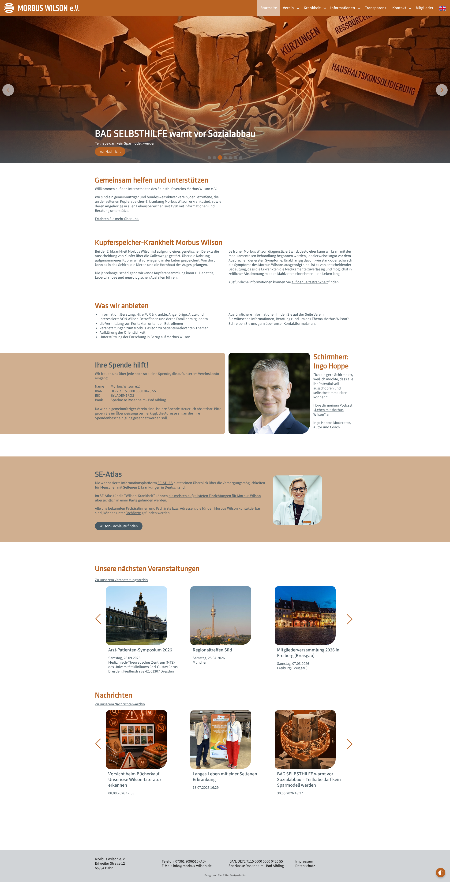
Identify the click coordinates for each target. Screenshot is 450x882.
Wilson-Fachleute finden (119, 526)
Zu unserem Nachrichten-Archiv (120, 704)
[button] (209, 157)
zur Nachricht (110, 151)
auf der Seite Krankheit (310, 282)
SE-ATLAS (165, 483)
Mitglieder (424, 8)
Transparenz (375, 8)
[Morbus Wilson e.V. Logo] (41, 7)
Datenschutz (305, 865)
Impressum (304, 861)
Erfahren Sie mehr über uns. (117, 218)
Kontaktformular (297, 323)
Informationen (342, 8)
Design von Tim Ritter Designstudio (225, 875)
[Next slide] (442, 90)
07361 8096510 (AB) (190, 861)
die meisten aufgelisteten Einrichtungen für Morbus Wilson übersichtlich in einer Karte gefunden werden (178, 498)
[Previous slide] (8, 90)
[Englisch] (441, 5)
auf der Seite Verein (308, 314)
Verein (288, 8)
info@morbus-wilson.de (192, 865)
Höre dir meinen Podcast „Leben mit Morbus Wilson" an (332, 410)
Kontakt (399, 8)
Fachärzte (133, 513)
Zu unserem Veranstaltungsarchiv (121, 580)
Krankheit (312, 8)
